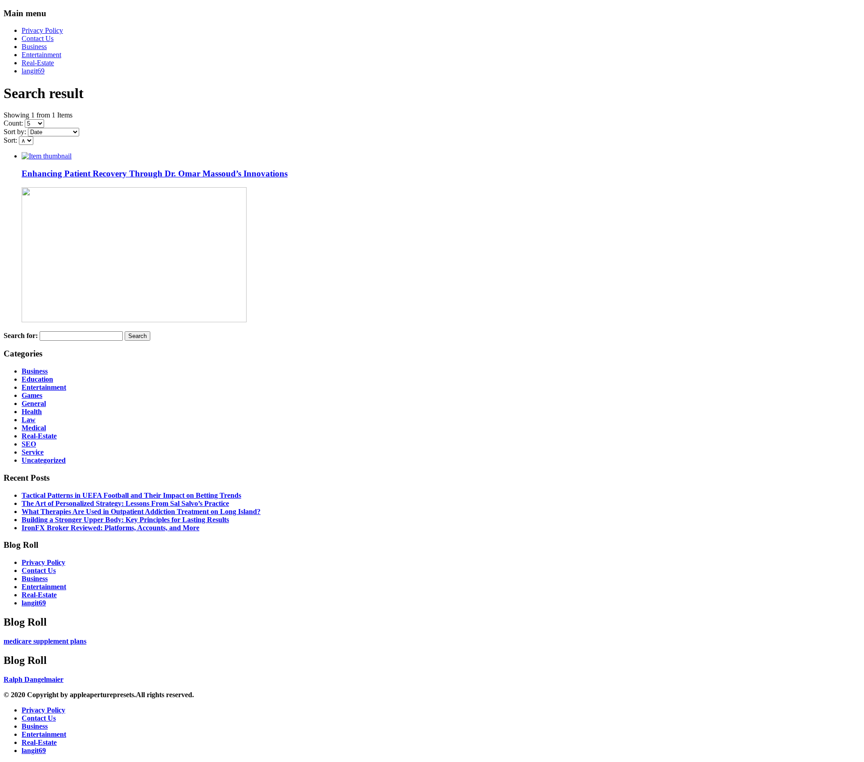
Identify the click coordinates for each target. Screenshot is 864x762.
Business (34, 46)
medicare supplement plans (45, 641)
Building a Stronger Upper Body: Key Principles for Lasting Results (125, 519)
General (34, 403)
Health (32, 411)
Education (37, 379)
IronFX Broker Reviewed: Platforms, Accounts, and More (110, 528)
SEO (29, 444)
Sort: (10, 140)
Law (29, 420)
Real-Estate (38, 63)
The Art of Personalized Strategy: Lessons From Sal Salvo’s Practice (125, 503)
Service (33, 452)
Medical (34, 428)
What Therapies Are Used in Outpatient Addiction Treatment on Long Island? (141, 511)
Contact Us (38, 38)
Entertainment (41, 55)
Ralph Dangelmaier (33, 679)
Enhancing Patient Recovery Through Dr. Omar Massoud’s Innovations (155, 173)
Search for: (21, 335)
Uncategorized (44, 460)
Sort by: (15, 131)
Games (32, 395)
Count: (13, 123)
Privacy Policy (42, 30)
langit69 (33, 71)
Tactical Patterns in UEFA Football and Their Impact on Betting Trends (131, 495)
